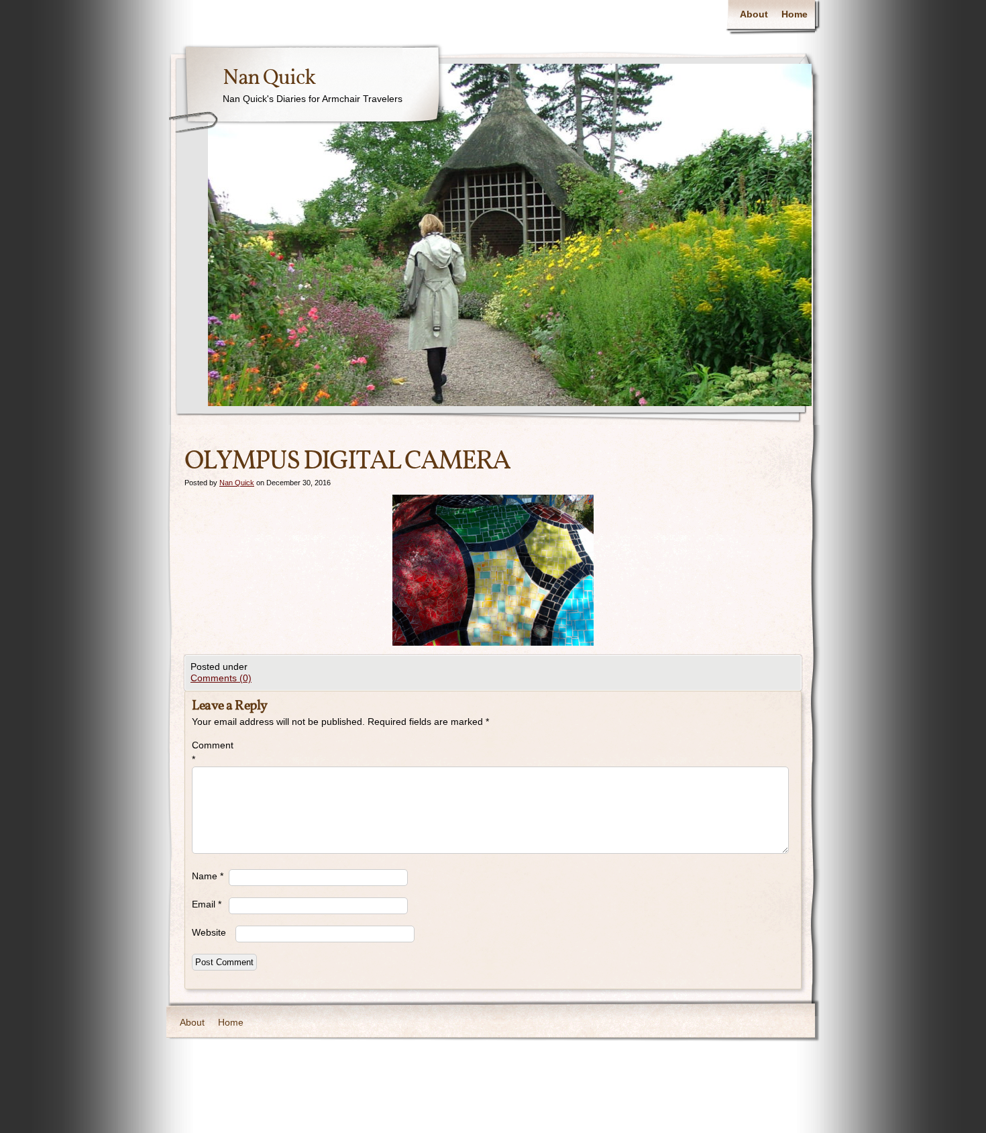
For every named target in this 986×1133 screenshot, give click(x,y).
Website (209, 932)
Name (207, 876)
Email (206, 904)
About (754, 14)
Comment (210, 752)
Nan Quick (269, 78)
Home (794, 14)
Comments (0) (221, 678)
